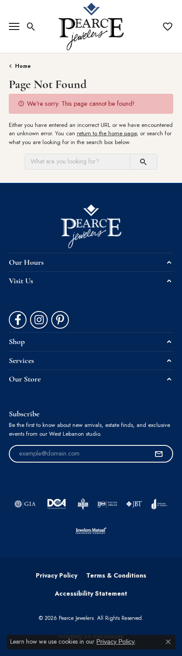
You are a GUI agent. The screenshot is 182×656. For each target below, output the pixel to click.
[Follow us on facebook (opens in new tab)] (18, 320)
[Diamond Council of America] (56, 504)
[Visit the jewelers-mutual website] (91, 530)
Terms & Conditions (116, 575)
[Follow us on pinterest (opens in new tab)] (60, 320)
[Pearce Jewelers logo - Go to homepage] (91, 26)
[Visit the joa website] (159, 504)
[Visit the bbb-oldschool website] (82, 504)
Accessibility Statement (91, 593)
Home (23, 66)
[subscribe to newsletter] (158, 454)
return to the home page (106, 133)
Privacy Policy (56, 575)
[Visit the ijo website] (107, 504)
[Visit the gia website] (25, 504)
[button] (31, 26)
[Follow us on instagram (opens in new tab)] (39, 320)
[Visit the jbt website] (134, 504)
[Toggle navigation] (14, 26)
